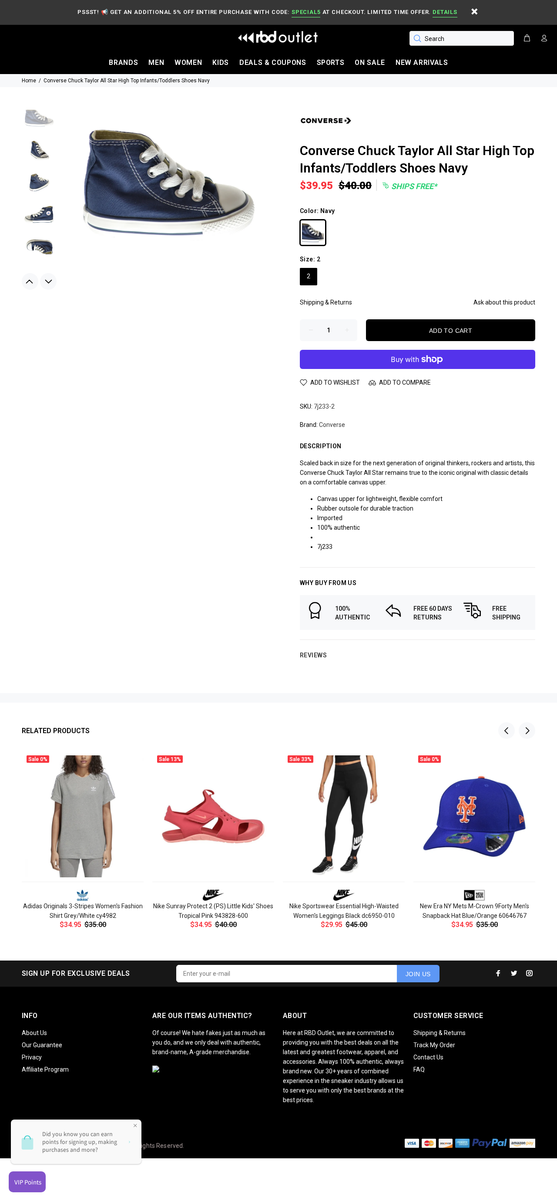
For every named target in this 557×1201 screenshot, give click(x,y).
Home (29, 81)
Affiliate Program (45, 1069)
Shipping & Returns (326, 302)
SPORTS (331, 62)
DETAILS (445, 12)
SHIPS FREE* (413, 186)
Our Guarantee (42, 1045)
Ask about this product (504, 302)
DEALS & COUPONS (272, 62)
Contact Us (428, 1057)
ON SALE (370, 62)
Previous (30, 281)
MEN (156, 62)
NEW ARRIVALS (422, 62)
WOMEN (188, 62)
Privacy (32, 1057)
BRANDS (123, 62)
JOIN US (418, 974)
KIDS (220, 62)
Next (48, 281)
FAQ (419, 1069)
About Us (34, 1032)
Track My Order (434, 1045)
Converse (332, 424)
